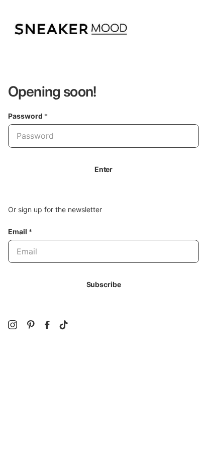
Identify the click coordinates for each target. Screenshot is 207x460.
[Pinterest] (31, 324)
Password (28, 116)
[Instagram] (12, 324)
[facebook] (47, 325)
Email (20, 231)
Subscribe (103, 284)
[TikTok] (64, 324)
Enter (103, 169)
